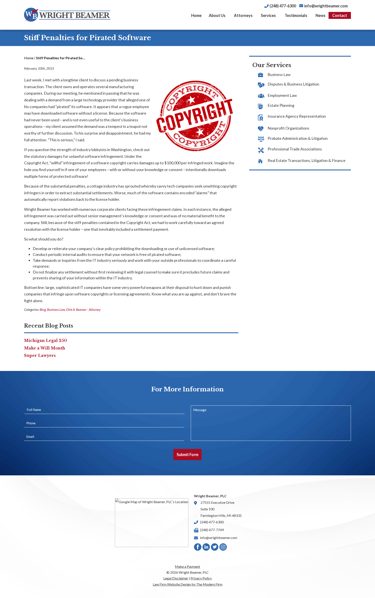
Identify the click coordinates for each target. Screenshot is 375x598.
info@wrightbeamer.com (326, 5)
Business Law (56, 309)
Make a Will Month (44, 348)
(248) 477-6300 (283, 5)
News (321, 15)
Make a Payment (187, 566)
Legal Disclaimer (175, 578)
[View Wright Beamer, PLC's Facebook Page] (198, 548)
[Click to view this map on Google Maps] (152, 522)
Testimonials (296, 15)
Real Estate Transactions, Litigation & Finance (306, 160)
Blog (43, 309)
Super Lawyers (40, 355)
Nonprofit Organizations (288, 128)
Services (268, 15)
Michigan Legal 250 (45, 340)
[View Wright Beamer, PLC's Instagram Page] (223, 548)
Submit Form (187, 454)
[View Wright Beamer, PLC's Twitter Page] (215, 548)
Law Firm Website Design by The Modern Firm (187, 584)
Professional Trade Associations (295, 149)
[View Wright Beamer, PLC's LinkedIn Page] (206, 548)
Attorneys (243, 15)
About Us (217, 15)
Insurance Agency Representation (297, 116)
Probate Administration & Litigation (298, 138)
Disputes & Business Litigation (293, 84)
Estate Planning (281, 105)
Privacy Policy (201, 578)
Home (196, 15)
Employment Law (282, 95)
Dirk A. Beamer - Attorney (83, 309)
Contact (339, 15)
